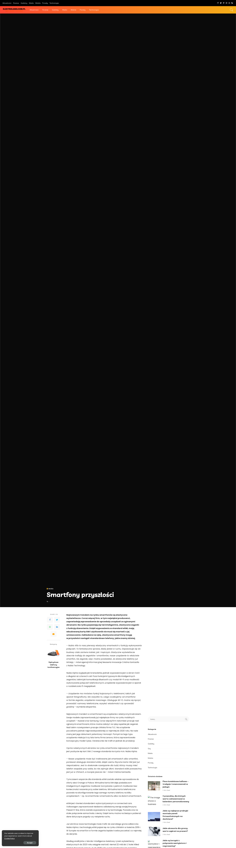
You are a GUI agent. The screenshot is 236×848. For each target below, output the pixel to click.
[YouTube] (229, 3)
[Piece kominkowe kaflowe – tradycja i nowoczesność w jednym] (154, 785)
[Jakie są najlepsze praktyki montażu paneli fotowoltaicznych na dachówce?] (154, 816)
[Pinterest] (223, 3)
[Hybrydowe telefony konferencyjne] (53, 653)
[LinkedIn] (57, 627)
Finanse (151, 739)
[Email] (53, 634)
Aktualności (152, 734)
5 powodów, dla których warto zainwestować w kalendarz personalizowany (176, 799)
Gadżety (151, 744)
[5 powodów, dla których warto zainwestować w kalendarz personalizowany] (154, 800)
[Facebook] (218, 3)
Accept (30, 843)
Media (150, 753)
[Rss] (232, 3)
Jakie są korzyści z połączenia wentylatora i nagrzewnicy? (174, 843)
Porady (150, 763)
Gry (149, 748)
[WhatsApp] (50, 627)
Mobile (51, 588)
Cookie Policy (9, 838)
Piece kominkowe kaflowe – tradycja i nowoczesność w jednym (175, 784)
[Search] (232, 10)
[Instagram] (226, 3)
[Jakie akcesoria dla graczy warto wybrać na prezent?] (154, 831)
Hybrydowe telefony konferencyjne (53, 664)
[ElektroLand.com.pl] (14, 10)
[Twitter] (220, 3)
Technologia (152, 767)
